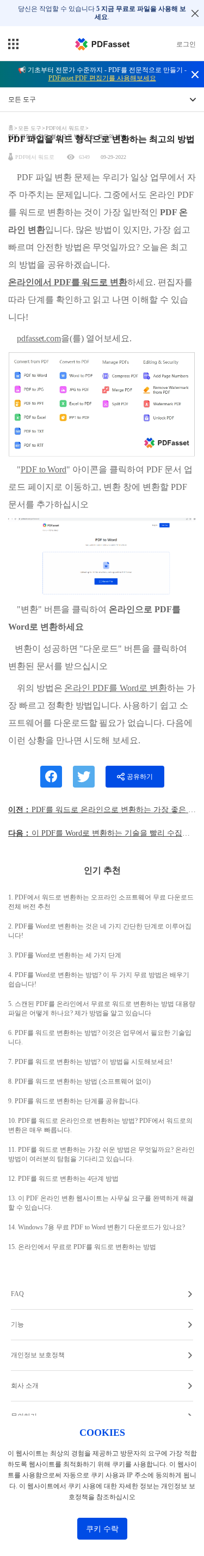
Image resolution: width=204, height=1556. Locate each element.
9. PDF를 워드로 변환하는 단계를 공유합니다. (74, 1101)
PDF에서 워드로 (65, 128)
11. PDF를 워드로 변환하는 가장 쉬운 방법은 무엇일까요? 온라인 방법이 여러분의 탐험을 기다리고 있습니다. (101, 1154)
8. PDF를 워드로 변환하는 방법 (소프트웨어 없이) (79, 1081)
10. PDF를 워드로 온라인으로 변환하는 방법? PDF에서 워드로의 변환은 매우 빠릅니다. (100, 1125)
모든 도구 (30, 128)
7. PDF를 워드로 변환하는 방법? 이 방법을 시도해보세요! (90, 1062)
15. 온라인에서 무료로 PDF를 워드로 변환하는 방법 (82, 1247)
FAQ (17, 1294)
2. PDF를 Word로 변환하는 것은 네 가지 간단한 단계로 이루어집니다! (99, 930)
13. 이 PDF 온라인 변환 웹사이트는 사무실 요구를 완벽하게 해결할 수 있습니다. (101, 1202)
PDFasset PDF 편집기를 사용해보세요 (102, 78)
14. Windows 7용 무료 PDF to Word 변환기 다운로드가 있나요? (96, 1227)
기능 (17, 1324)
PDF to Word (43, 469)
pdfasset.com (39, 338)
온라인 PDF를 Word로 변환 (115, 688)
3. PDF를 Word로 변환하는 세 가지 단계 (64, 955)
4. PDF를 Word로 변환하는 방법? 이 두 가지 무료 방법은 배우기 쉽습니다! (98, 979)
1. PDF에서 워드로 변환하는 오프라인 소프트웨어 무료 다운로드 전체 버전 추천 (101, 902)
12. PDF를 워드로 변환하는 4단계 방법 (63, 1178)
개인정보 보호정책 (38, 1355)
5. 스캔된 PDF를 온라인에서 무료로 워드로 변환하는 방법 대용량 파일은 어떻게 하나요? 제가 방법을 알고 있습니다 (101, 1008)
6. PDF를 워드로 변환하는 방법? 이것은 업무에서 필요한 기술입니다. (99, 1037)
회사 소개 (25, 1385)
